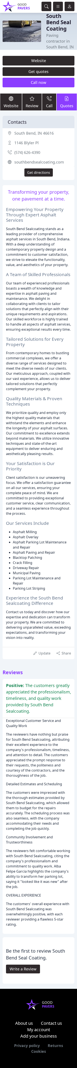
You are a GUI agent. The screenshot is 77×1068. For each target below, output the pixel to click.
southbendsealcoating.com (39, 162)
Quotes (66, 105)
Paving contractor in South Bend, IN (60, 41)
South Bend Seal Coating (58, 22)
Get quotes (38, 71)
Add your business (38, 1036)
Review (32, 105)
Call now (38, 82)
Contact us (51, 1023)
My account (38, 1029)
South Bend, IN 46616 (34, 133)
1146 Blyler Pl (26, 142)
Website (38, 60)
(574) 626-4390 (27, 152)
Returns (55, 1045)
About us (24, 1023)
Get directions (38, 172)
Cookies (38, 1051)
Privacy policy (27, 1045)
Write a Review (23, 968)
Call (49, 105)
